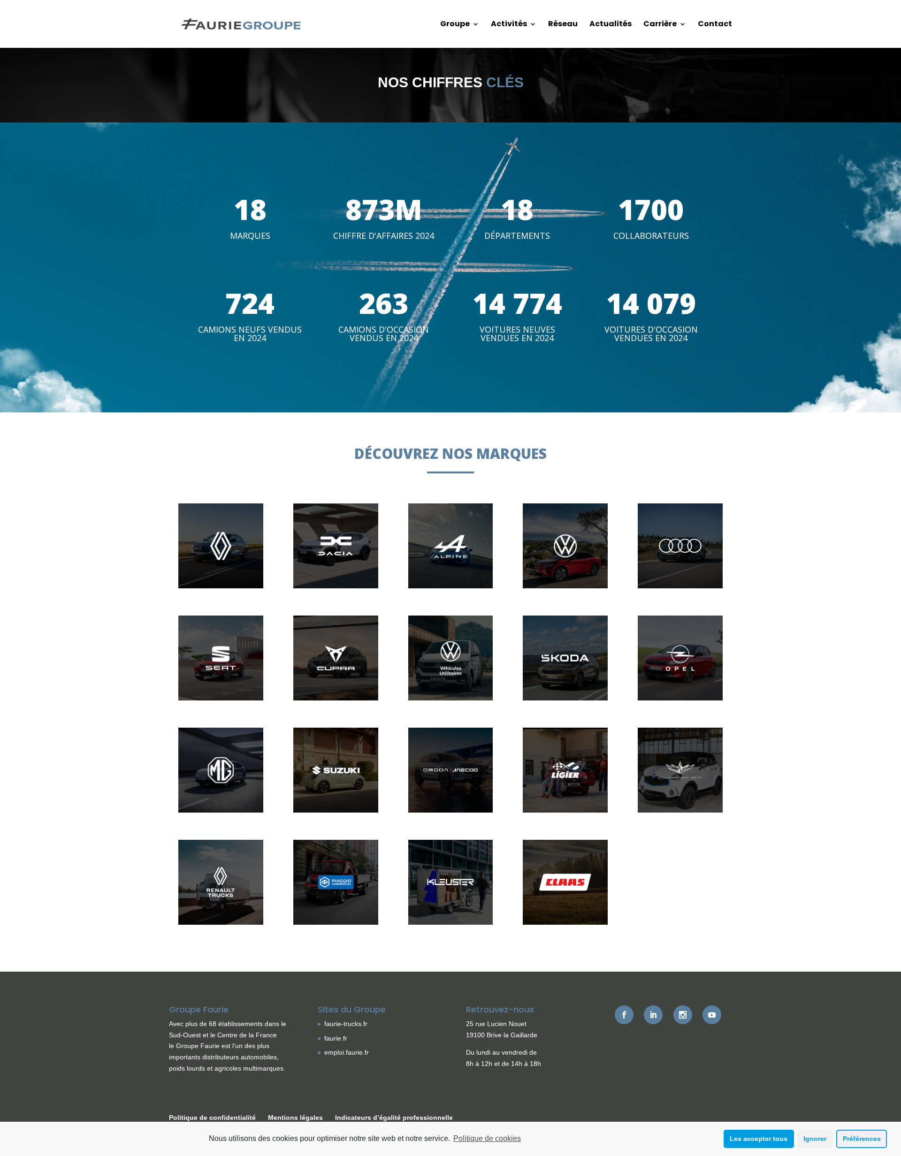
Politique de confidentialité (212, 1117)
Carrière (660, 25)
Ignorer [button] (814, 1138)
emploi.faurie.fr (346, 1052)
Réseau (563, 25)
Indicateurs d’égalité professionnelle (394, 1117)
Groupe (455, 25)
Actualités (610, 25)
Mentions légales (295, 1117)
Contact (715, 25)
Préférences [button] (862, 1138)
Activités (509, 25)
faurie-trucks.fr (345, 1023)
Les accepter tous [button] (758, 1138)
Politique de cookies (487, 1138)
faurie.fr (335, 1038)
